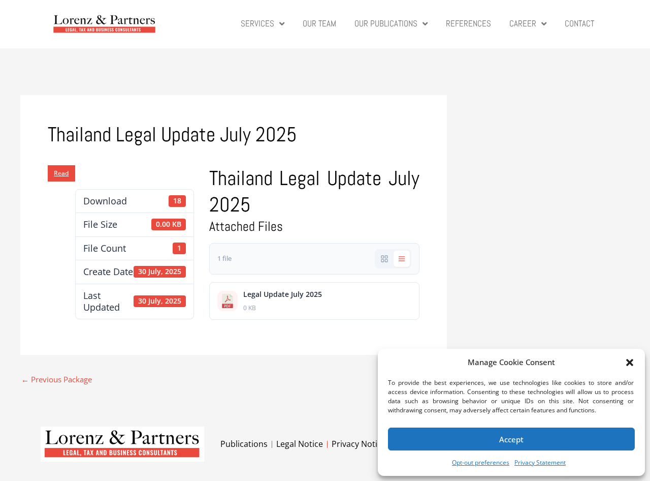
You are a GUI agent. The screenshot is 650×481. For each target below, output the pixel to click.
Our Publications (385, 23)
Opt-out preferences (480, 462)
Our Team (319, 23)
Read (61, 173)
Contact (579, 23)
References (468, 23)
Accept (511, 439)
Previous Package (56, 379)
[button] (630, 362)
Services (257, 23)
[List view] (402, 259)
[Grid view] (384, 259)
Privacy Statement (540, 462)
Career (522, 23)
